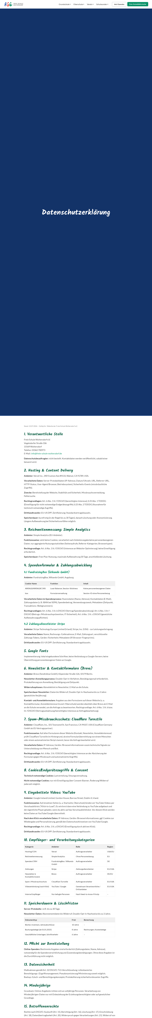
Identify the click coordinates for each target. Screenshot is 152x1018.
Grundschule (65, 4)
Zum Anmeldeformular (137, 4)
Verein (90, 4)
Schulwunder (102, 4)
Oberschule (78, 4)
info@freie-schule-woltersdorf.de (46, 453)
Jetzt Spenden (119, 4)
